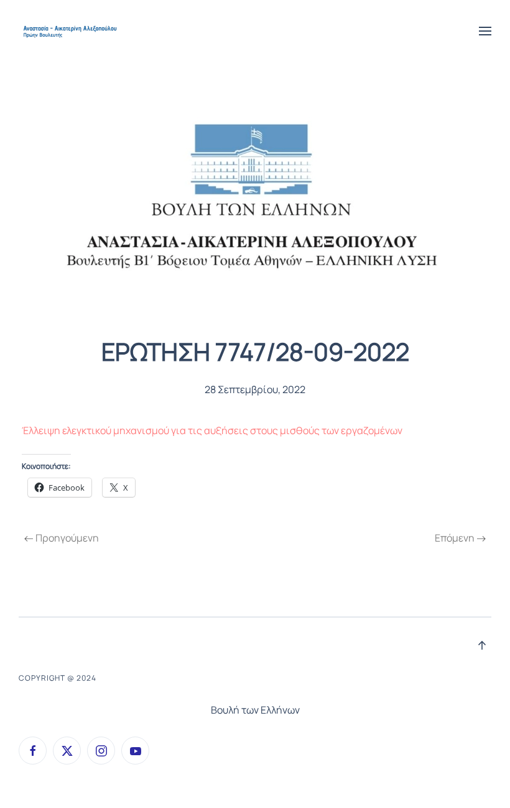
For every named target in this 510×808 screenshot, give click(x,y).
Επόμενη (455, 538)
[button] (485, 31)
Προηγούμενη (67, 538)
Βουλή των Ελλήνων (255, 710)
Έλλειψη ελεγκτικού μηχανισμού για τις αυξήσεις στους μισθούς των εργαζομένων (212, 430)
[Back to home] (71, 31)
